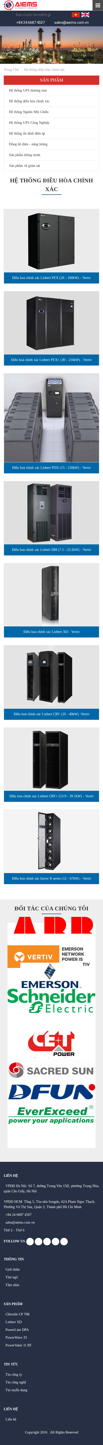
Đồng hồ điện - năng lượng (28, 144)
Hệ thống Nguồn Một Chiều (28, 112)
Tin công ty (14, 1374)
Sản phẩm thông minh (24, 155)
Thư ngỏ (12, 1277)
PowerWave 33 (16, 1337)
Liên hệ (11, 1419)
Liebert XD (14, 1322)
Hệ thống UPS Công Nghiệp (29, 123)
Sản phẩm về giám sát (24, 166)
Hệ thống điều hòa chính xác (29, 101)
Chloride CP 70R (18, 1314)
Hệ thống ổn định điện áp (27, 133)
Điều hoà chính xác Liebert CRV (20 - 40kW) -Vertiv (52, 714)
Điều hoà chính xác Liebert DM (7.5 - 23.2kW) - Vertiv (51, 550)
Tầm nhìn (12, 1285)
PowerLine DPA (17, 1330)
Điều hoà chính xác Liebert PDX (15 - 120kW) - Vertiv (51, 468)
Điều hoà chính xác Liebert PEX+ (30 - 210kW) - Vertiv (51, 360)
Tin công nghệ (16, 1382)
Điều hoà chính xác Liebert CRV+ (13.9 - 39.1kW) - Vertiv (52, 796)
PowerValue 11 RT (19, 1345)
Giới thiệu (13, 1269)
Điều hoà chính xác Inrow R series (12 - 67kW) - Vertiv (51, 878)
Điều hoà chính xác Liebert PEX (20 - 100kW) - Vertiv (51, 278)
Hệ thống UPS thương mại (28, 90)
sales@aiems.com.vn (71, 23)
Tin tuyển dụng (16, 1390)
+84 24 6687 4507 (30, 23)
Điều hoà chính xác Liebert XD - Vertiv (52, 632)
